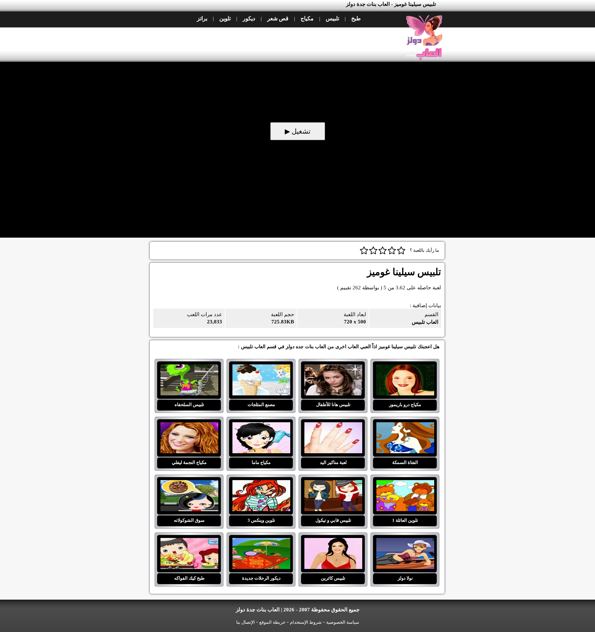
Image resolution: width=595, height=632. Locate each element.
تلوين (225, 18)
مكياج (307, 18)
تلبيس (332, 18)
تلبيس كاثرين (333, 542)
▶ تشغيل (298, 131)
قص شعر (278, 18)
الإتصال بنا (245, 622)
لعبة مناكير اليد (333, 426)
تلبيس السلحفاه (189, 368)
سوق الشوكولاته (189, 484)
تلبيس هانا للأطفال (333, 368)
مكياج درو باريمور (405, 368)
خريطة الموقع (272, 622)
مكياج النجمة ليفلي (189, 426)
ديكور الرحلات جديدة (261, 542)
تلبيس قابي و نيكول (333, 484)
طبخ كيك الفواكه (189, 542)
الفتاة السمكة (405, 426)
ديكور (249, 18)
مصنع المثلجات (261, 368)
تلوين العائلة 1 (405, 484)
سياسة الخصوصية (342, 622)
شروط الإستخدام (306, 622)
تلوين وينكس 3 (261, 484)
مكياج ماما (261, 426)
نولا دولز (405, 542)
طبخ (356, 18)
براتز (202, 18)
